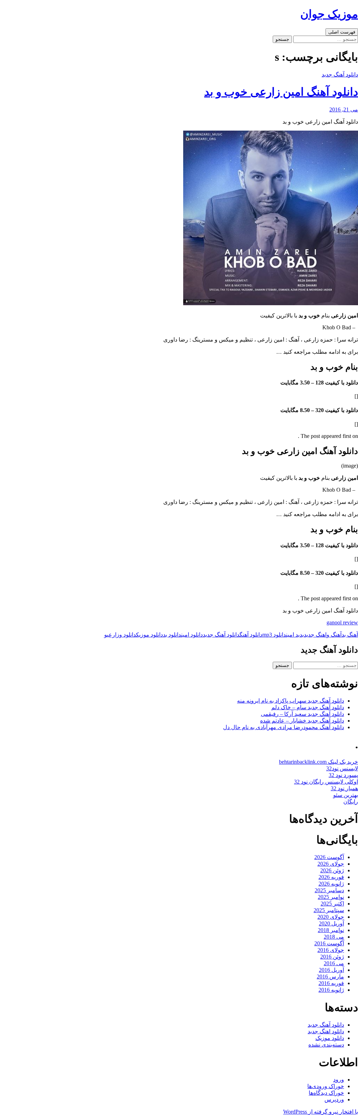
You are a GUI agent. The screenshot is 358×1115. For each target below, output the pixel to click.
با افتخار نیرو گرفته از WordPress (320, 1112)
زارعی (113, 635)
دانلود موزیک (149, 635)
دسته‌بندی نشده (326, 1045)
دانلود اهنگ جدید (326, 1031)
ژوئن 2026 (332, 870)
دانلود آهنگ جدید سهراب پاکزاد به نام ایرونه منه (290, 701)
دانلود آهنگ (250, 635)
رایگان (350, 802)
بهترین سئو (345, 795)
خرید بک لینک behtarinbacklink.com (318, 762)
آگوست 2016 (329, 943)
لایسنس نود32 (342, 768)
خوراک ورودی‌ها (325, 1086)
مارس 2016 (330, 977)
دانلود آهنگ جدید (340, 75)
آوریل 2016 (331, 970)
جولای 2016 (330, 950)
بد (302, 635)
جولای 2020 (330, 917)
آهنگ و (334, 635)
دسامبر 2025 (329, 890)
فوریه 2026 (331, 877)
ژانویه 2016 (331, 990)
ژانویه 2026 (331, 884)
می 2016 (334, 963)
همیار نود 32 (344, 788)
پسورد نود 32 (343, 775)
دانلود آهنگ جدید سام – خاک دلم (307, 707)
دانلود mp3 (274, 635)
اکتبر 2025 (332, 904)
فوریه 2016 (331, 983)
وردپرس (334, 1099)
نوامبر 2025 (331, 897)
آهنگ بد (350, 635)
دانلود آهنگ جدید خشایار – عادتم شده (302, 721)
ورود (338, 1080)
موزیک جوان (329, 14)
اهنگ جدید (315, 635)
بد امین (293, 635)
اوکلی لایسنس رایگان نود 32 (326, 782)
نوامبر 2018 (331, 930)
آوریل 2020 (331, 923)
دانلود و (127, 635)
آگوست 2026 (329, 857)
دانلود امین (192, 635)
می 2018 (334, 937)
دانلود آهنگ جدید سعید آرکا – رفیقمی (302, 714)
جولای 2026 (330, 864)
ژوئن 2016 (332, 957)
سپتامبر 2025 (329, 910)
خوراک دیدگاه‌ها (326, 1093)
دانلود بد (172, 635)
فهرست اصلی (341, 32)
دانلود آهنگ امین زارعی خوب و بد (281, 92)
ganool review (342, 622)
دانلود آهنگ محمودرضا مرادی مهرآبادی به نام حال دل (283, 727)
